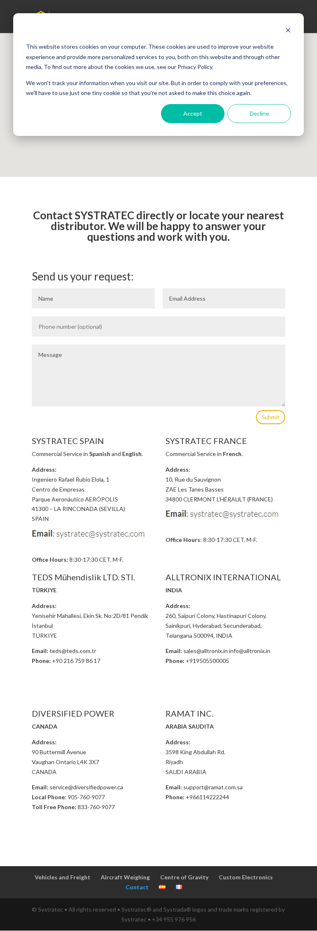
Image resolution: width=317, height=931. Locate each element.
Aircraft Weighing (125, 877)
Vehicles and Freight (62, 877)
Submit (270, 417)
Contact (137, 887)
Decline (259, 113)
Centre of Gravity (184, 877)
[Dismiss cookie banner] (288, 31)
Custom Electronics (246, 877)
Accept (192, 113)
